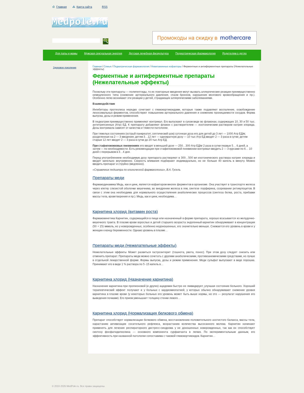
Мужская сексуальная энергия (103, 53)
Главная (61, 6)
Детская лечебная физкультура (149, 53)
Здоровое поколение (64, 67)
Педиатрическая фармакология (195, 53)
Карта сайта (84, 6)
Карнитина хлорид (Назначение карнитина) (133, 279)
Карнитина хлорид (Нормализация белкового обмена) (143, 313)
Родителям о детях (234, 53)
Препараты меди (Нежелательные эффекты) (134, 245)
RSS (104, 6)
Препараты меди (108, 178)
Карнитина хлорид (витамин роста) (125, 211)
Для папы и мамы (66, 53)
